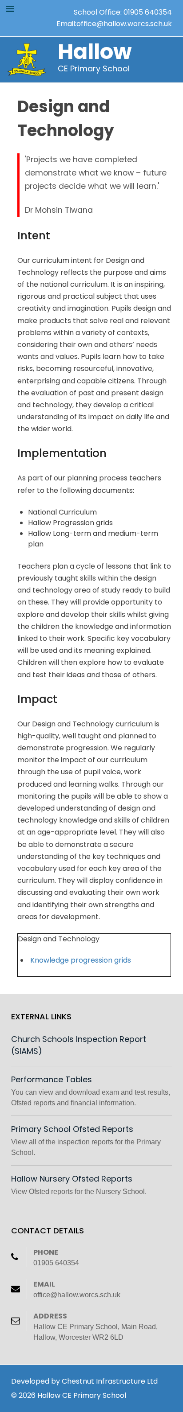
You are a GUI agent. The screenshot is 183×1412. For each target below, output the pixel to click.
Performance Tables (51, 1079)
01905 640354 (147, 12)
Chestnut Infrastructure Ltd (110, 1381)
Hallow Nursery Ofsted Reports (71, 1178)
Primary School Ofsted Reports (72, 1129)
